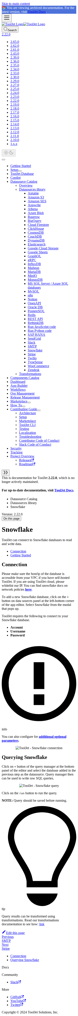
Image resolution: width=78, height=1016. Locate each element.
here (28, 589)
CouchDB (35, 236)
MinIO (32, 276)
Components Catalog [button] (24, 378)
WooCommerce (38, 366)
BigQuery (34, 221)
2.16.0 (14, 116)
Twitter (15, 1005)
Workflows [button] (18, 389)
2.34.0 (14, 69)
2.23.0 (14, 97)
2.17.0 (14, 112)
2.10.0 (14, 140)
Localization (27, 433)
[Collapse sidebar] (6, 473)
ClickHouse (36, 228)
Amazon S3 (36, 197)
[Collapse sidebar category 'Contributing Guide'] (39, 410)
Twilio (32, 358)
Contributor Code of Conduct (39, 440)
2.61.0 (14, 49)
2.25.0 (14, 89)
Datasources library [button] (32, 189)
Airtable (33, 193)
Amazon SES (37, 201)
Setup (14, 170)
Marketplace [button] (27, 421)
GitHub (15, 997)
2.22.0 (14, 100)
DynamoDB (36, 240)
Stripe (32, 354)
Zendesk (33, 370)
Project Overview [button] (22, 456)
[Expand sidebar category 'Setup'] (20, 171)
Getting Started (20, 166)
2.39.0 (14, 57)
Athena (33, 209)
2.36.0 (14, 61)
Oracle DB (35, 307)
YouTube (16, 1001)
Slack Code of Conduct (35, 444)
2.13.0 (14, 128)
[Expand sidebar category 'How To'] (23, 406)
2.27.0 (14, 85)
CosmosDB (36, 232)
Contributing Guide (23, 409)
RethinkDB (36, 323)
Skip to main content (16, 3)
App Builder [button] (19, 385)
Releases (25, 460)
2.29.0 (14, 81)
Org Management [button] (22, 393)
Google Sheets (38, 252)
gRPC (32, 260)
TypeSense (35, 362)
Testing (24, 429)
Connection (18, 551)
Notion (32, 299)
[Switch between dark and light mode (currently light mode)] (9, 153)
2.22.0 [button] (6, 34)
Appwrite (34, 205)
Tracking (16, 452)
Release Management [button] (25, 397)
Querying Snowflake (24, 960)
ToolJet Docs (37, 12)
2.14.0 (14, 124)
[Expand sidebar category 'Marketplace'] (29, 402)
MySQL (33, 291)
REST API (35, 319)
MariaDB (34, 272)
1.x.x (13, 144)
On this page (11, 518)
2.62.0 (14, 46)
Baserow (34, 217)
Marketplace (18, 401)
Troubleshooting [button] (30, 436)
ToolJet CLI (27, 425)
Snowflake (35, 350)
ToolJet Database (22, 174)
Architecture (27, 413)
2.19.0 (14, 104)
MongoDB (35, 279)
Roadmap (25, 464)
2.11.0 (14, 136)
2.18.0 (14, 108)
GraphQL (34, 256)
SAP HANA (36, 334)
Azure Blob (36, 213)
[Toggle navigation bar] (7, 18)
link (41, 924)
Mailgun (33, 268)
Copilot (15, 177)
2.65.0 (14, 42)
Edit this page (15, 933)
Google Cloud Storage (43, 248)
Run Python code (40, 330)
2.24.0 (14, 93)
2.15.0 (14, 120)
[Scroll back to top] (3, 159)
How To (16, 405)
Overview (26, 185)
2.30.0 (14, 77)
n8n (30, 295)
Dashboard (17, 382)
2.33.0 (14, 73)
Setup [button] (23, 417)
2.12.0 (14, 132)
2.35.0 (14, 65)
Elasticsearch (37, 244)
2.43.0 (14, 53)
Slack (31, 342)
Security (16, 448)
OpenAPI (34, 303)
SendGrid (34, 338)
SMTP (32, 346)
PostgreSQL (36, 311)
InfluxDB (34, 264)
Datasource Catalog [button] (23, 181)
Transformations (30, 374)
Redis (32, 315)
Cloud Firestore (38, 225)
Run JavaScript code (42, 327)
